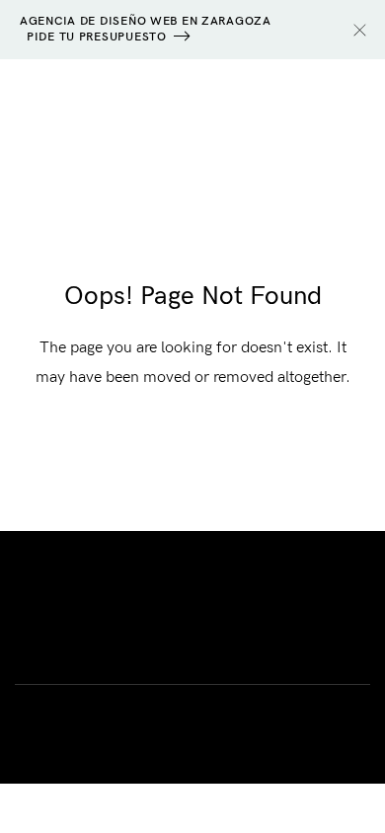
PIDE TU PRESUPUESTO (97, 37)
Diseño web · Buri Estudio (192, 594)
